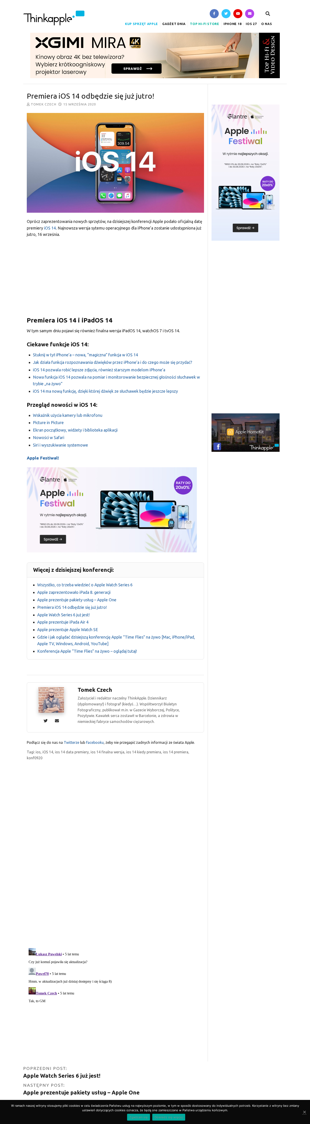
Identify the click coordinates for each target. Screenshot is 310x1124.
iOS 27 (251, 24)
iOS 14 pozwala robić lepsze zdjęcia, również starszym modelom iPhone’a (99, 369)
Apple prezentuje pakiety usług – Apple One (76, 599)
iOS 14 (50, 228)
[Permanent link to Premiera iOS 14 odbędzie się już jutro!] (115, 164)
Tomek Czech (43, 104)
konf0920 (34, 758)
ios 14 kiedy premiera (143, 752)
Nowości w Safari (48, 437)
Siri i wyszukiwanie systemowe (60, 445)
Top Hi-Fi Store (204, 24)
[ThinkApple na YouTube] (237, 14)
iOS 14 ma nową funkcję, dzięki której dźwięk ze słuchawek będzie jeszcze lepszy (105, 391)
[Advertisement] (115, 275)
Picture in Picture (48, 422)
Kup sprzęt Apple (141, 24)
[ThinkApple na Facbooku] (214, 14)
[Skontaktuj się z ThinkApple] (249, 14)
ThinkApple (53, 17)
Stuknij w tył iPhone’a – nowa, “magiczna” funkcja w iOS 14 (85, 354)
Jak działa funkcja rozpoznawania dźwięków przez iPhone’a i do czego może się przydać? (112, 362)
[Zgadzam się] (304, 1112)
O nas (266, 24)
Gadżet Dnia (174, 24)
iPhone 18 (232, 24)
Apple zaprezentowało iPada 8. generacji (74, 592)
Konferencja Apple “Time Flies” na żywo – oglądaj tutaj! (87, 651)
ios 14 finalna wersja (107, 752)
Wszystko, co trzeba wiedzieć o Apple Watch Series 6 (85, 584)
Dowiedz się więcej (169, 1117)
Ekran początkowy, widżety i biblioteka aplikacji (75, 430)
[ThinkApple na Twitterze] (226, 14)
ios (38, 752)
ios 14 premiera (175, 752)
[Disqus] (115, 885)
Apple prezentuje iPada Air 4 (63, 622)
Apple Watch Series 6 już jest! (63, 614)
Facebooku (95, 742)
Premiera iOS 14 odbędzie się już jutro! (72, 607)
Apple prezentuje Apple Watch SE (67, 629)
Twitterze (71, 742)
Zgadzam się (138, 1117)
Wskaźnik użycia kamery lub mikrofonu (67, 415)
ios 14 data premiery (72, 752)
